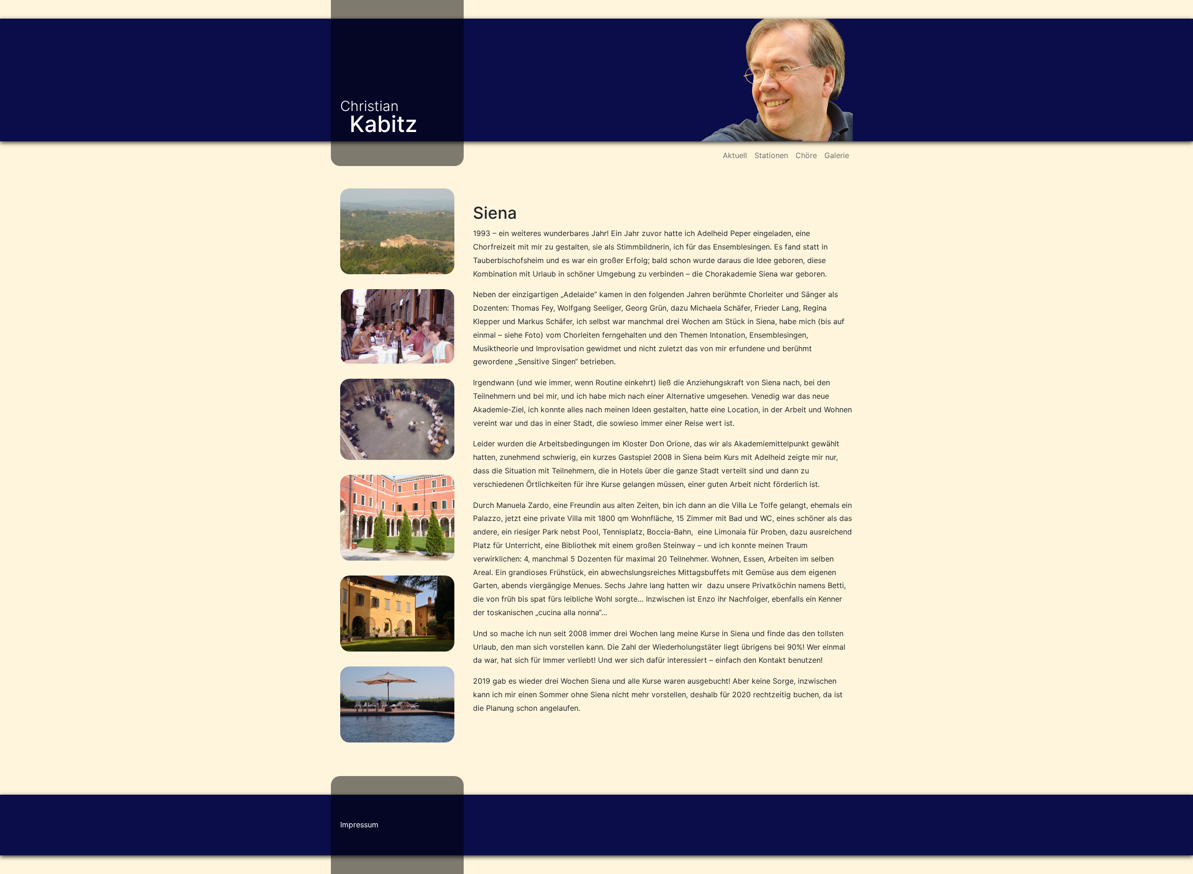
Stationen (771, 155)
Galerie (836, 155)
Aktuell (735, 155)
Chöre (806, 155)
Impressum (359, 824)
